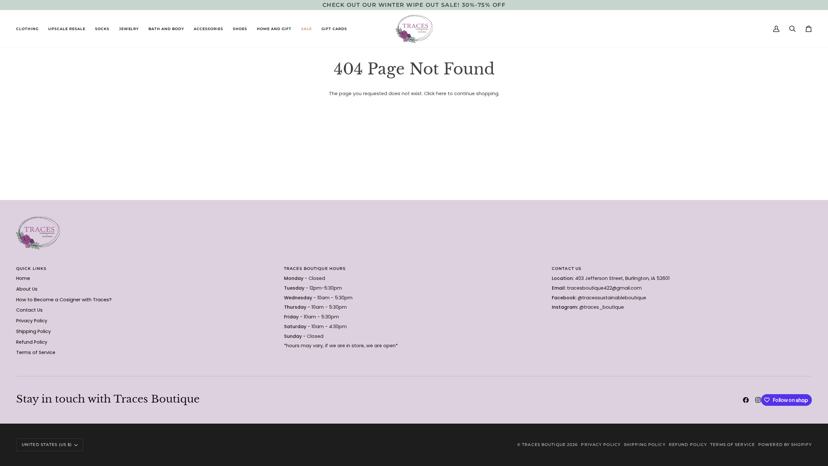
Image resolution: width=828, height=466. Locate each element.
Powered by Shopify (785, 444)
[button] (29, 29)
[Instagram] (758, 400)
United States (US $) (47, 444)
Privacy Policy (31, 320)
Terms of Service (35, 352)
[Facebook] (746, 400)
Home (23, 278)
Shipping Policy (33, 331)
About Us (27, 289)
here (441, 93)
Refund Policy (31, 342)
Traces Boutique (544, 444)
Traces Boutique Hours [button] (315, 268)
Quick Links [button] (31, 268)
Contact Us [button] (567, 268)
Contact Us (29, 310)
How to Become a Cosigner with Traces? (64, 299)
